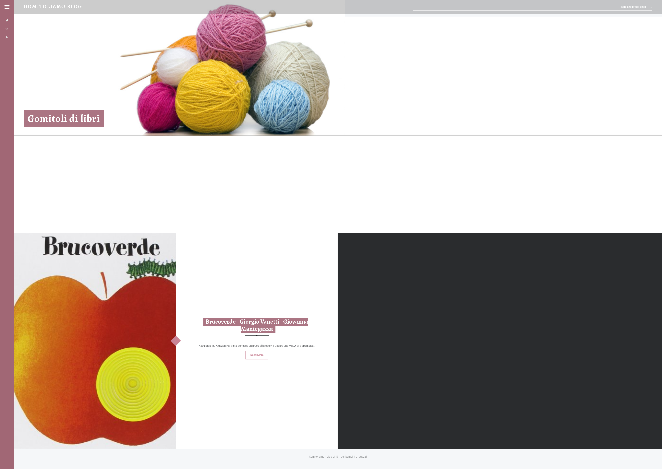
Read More (257, 355)
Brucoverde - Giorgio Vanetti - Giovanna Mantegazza (257, 325)
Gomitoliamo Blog (53, 6)
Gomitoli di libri (64, 118)
